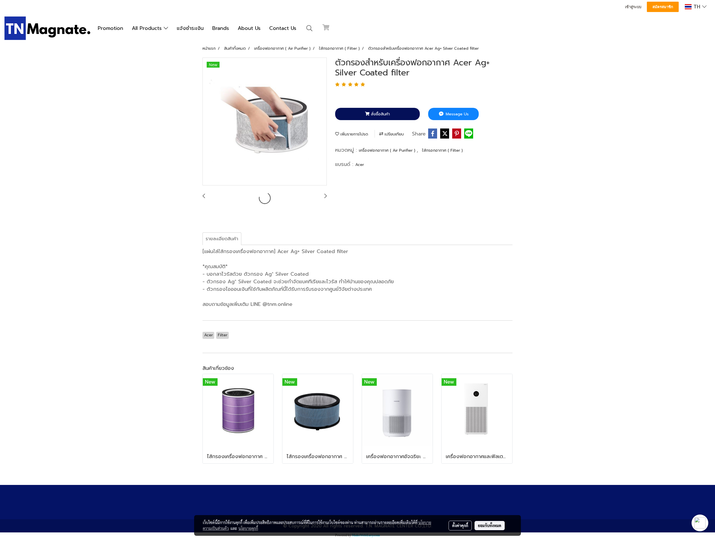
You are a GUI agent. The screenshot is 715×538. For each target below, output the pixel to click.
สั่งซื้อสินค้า (380, 114)
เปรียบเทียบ (393, 134)
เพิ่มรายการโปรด (353, 134)
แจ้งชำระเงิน (190, 28)
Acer (359, 165)
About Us (249, 28)
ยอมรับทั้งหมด (489, 525)
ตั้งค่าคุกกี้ (460, 525)
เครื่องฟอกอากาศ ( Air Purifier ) (388, 150)
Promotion (110, 28)
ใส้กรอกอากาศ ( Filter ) (442, 150)
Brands (220, 28)
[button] (309, 28)
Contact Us (282, 28)
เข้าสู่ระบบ (633, 7)
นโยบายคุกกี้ (248, 528)
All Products (148, 28)
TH (697, 7)
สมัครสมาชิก (662, 7)
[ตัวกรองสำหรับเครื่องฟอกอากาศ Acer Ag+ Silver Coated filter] (264, 122)
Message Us (456, 114)
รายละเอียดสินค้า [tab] (222, 238)
